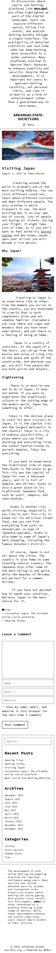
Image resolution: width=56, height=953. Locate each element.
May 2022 (10, 810)
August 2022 (12, 799)
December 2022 (14, 795)
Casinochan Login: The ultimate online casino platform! (26, 773)
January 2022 (13, 821)
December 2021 (14, 825)
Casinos (10, 846)
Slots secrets (14, 849)
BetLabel (41, 8)
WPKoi (47, 950)
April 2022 (12, 813)
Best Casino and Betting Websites (28, 777)
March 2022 (12, 817)
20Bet (37, 901)
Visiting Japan (15, 767)
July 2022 (11, 802)
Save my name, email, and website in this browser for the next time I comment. (25, 711)
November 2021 (14, 828)
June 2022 (11, 806)
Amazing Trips (14, 760)
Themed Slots (13, 853)
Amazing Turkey (15, 620)
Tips (8, 609)
